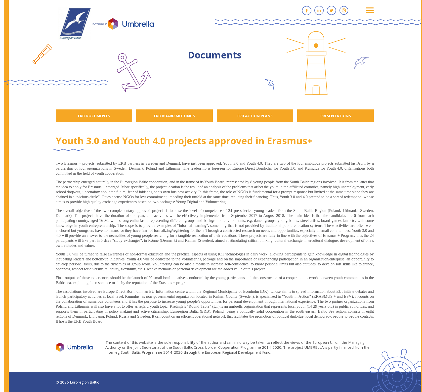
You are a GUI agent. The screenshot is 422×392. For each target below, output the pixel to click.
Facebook (307, 10)
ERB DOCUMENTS (94, 115)
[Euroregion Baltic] (106, 24)
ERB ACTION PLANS (255, 115)
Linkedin (319, 10)
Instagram (344, 10)
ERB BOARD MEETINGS (174, 115)
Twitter (332, 10)
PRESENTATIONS (335, 115)
